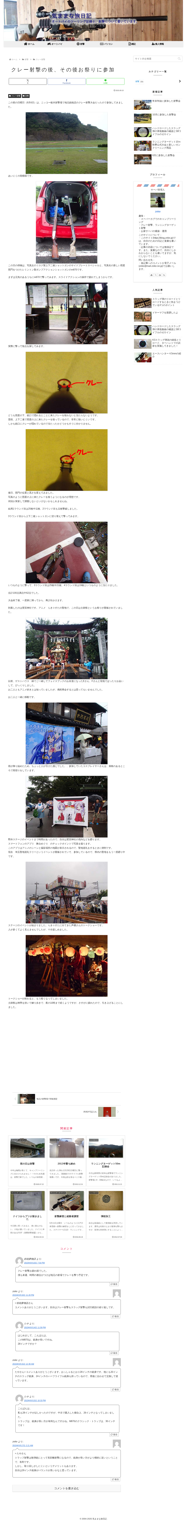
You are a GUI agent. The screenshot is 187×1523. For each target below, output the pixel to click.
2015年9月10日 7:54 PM (34, 1263)
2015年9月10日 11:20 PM (23, 1295)
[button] (179, 58)
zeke (158, 211)
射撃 (27, 96)
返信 (115, 1284)
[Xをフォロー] (156, 275)
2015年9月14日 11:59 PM (35, 1327)
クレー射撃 (16, 96)
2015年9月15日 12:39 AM (23, 1364)
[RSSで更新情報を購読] (164, 275)
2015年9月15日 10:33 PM (35, 1400)
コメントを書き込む (66, 1488)
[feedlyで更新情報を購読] (160, 275)
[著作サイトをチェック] (151, 275)
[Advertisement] (66, 1051)
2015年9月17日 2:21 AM (22, 1445)
